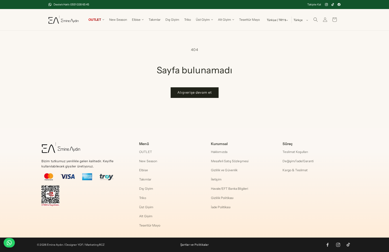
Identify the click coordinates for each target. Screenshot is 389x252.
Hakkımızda (219, 152)
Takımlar (145, 179)
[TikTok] (333, 4)
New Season (148, 161)
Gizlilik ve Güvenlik (224, 170)
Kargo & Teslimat (295, 170)
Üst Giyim (146, 207)
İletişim (216, 179)
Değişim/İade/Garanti (298, 161)
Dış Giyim (146, 189)
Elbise (143, 170)
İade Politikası (221, 207)
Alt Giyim (145, 216)
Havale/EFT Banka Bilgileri (229, 189)
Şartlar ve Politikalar (194, 244)
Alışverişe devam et (194, 92)
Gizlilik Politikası (222, 198)
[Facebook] (339, 4)
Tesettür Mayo (149, 225)
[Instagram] (326, 4)
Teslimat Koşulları (295, 152)
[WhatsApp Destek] (9, 242)
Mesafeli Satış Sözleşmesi (230, 161)
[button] (96, 19)
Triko (142, 198)
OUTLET (145, 152)
